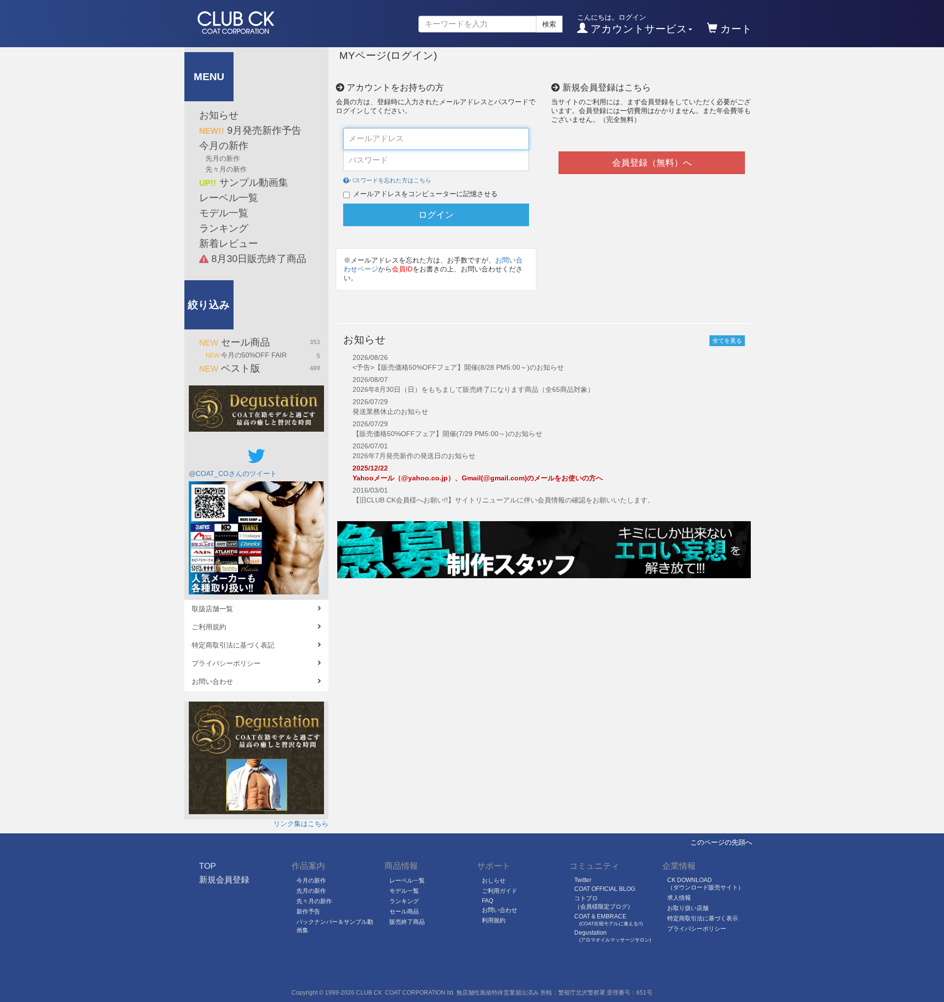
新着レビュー (228, 243)
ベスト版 (259, 368)
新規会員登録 (224, 879)
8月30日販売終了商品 (257, 258)
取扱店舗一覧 (212, 609)
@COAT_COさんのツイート (233, 473)
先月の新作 (223, 158)
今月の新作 (223, 145)
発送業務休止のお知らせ (390, 411)
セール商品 (259, 342)
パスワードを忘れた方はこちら (390, 180)
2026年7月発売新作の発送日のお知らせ (414, 456)
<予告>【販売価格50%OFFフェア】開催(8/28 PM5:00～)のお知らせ (458, 367)
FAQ (487, 900)
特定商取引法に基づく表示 (702, 918)
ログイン (436, 215)
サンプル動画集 (243, 182)
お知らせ (218, 115)
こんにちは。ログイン (632, 23)
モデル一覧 (223, 212)
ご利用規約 (209, 627)
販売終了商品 (407, 921)
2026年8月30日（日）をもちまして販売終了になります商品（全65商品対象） (473, 389)
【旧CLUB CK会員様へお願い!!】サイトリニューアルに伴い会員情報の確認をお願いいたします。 (503, 500)
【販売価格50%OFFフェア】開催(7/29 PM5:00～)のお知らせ (447, 434)
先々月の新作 (226, 169)
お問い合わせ (212, 681)
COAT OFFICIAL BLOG (604, 888)
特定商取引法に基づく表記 (233, 645)
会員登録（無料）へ (652, 163)
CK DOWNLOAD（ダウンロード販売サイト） (705, 884)
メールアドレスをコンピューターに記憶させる (425, 194)
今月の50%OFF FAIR (263, 355)
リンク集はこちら (300, 823)
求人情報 (679, 897)
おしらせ (493, 880)
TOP (207, 866)
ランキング (223, 228)
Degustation (612, 936)
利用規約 (493, 920)
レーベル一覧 (228, 197)
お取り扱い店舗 (687, 908)
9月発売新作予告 (250, 130)
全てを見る (727, 340)
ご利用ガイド (499, 890)
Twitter (582, 880)
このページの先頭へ (721, 842)
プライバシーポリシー (226, 663)
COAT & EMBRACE (608, 919)
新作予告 (308, 911)
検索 (549, 24)
